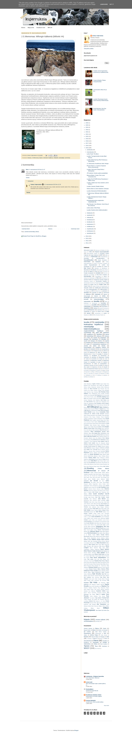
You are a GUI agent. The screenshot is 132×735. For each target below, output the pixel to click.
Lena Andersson (95, 521)
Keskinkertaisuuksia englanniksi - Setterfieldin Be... (95, 201)
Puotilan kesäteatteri (89, 273)
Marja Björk (102, 531)
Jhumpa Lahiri (102, 485)
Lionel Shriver (90, 524)
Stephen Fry (105, 586)
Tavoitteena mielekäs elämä (93, 695)
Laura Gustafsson (96, 516)
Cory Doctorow (87, 421)
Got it (112, 4)
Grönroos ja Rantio (104, 447)
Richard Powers (93, 569)
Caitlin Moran (87, 410)
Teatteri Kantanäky (99, 282)
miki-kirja (99, 375)
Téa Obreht (94, 599)
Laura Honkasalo (105, 516)
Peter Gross (86, 562)
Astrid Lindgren (105, 403)
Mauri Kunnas (105, 539)
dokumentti (106, 292)
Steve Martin (87, 589)
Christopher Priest (101, 418)
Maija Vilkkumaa (91, 528)
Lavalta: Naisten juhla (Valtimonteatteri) (97, 210)
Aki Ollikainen (106, 385)
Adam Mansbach (88, 383)
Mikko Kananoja (105, 544)
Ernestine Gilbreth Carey (89, 438)
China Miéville (98, 415)
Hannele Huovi (92, 451)
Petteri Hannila (96, 564)
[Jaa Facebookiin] (55, 156)
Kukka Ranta (97, 513)
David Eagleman (102, 423)
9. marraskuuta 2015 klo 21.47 (37, 169)
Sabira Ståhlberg (88, 574)
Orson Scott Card (99, 554)
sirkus (93, 311)
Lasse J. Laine (87, 516)
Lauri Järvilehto (98, 519)
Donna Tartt (101, 426)
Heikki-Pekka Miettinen (93, 456)
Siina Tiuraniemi (95, 580)
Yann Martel (98, 610)
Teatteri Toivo (93, 284)
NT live (85, 271)
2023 (87, 129)
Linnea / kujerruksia (36, 184)
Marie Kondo (94, 529)
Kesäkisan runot (41, 27)
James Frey (86, 475)
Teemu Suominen (92, 592)
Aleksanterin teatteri (88, 250)
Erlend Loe (106, 436)
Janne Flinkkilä (91, 479)
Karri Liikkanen (92, 506)
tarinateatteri (98, 313)
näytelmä (86, 308)
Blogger (76, 730)
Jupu (102, 502)
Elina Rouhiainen (96, 431)
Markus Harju (93, 536)
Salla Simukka (96, 574)
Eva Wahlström (94, 439)
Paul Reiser (103, 559)
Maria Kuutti (87, 529)
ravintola (86, 365)
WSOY (87, 648)
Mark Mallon (100, 533)
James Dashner (105, 474)
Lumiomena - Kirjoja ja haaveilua (95, 676)
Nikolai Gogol (91, 554)
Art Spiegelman (90, 403)
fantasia (29, 157)
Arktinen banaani (88, 628)
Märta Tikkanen (88, 551)
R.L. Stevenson (102, 565)
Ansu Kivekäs (89, 398)
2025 (87, 125)
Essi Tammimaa (87, 439)
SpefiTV (99, 370)
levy (106, 301)
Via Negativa (87, 291)
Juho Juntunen (93, 500)
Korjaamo (98, 261)
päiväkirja (94, 357)
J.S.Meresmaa (35, 157)
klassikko (103, 339)
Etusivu (23, 27)
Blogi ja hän (31, 27)
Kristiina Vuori (106, 511)
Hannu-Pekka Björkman (103, 452)
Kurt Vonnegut (105, 513)
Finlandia (105, 352)
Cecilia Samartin (100, 413)
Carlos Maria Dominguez (103, 410)
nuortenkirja (67, 157)
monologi (103, 303)
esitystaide (97, 294)
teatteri (105, 313)
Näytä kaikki (106, 705)
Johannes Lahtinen (92, 490)
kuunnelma (94, 358)
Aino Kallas (99, 385)
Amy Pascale (101, 388)
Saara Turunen (105, 572)
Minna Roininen (94, 547)
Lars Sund (100, 515)
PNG (90, 555)
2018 (87, 141)
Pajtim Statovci (101, 555)
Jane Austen (106, 475)
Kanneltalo (86, 258)
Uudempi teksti (26, 229)
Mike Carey (98, 544)
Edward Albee (91, 428)
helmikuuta (90, 231)
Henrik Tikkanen (98, 459)
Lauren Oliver (91, 519)
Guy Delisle (87, 449)
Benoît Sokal (97, 405)
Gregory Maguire (95, 447)
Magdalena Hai (101, 526)
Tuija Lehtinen (98, 597)
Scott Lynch (91, 578)
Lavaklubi (99, 266)
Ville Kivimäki (92, 604)
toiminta (105, 354)
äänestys (86, 355)
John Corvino (106, 490)
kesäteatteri (87, 297)
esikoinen (106, 332)
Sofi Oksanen (92, 584)
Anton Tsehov (105, 398)
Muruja (100, 638)
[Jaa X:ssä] (53, 156)
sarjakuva (90, 334)
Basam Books (87, 630)
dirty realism (87, 367)
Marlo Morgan (106, 536)
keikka (104, 296)
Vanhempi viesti (75, 229)
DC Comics (87, 631)
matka (95, 363)
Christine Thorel (100, 417)
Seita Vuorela (98, 578)
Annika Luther (93, 396)
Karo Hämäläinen (100, 505)
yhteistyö (91, 376)
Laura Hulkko (87, 518)
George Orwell (87, 446)
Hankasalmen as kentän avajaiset (94, 696)
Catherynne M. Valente (89, 413)
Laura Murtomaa (101, 518)
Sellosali (86, 278)
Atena (97, 628)
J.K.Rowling (89, 468)
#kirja (93, 371)
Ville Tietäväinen (101, 604)
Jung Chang (98, 502)
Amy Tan (107, 388)
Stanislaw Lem (98, 586)
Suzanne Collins (101, 591)
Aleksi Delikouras (105, 387)
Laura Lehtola (94, 518)
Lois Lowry (102, 524)
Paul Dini (96, 559)
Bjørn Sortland (103, 407)
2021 (87, 134)
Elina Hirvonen (103, 430)
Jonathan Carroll (103, 494)
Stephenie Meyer (105, 587)
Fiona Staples (101, 441)
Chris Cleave (92, 417)
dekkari (102, 342)
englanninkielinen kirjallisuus (93, 331)
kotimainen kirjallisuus (48, 157)
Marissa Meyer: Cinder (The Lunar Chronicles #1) (96, 176)
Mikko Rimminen (87, 546)
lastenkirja (90, 336)
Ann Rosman (102, 392)
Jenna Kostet (102, 484)
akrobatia (86, 292)
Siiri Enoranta (103, 580)
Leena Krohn (106, 519)
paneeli (106, 308)
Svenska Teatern (88, 279)
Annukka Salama (101, 396)
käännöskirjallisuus (92, 329)
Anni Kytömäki (91, 395)
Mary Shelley (87, 538)
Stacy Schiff (91, 586)
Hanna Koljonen (101, 449)
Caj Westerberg (93, 410)
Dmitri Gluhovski (94, 426)
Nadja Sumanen (96, 551)
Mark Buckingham (92, 533)
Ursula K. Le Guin (100, 601)
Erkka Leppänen (100, 436)
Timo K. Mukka (100, 594)
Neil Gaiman (104, 551)
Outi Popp (106, 554)
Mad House (87, 268)
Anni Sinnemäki (105, 395)
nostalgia (99, 354)
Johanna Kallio (100, 488)
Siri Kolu (93, 582)
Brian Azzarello (91, 408)
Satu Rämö (103, 577)
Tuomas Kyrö (105, 598)
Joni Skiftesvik (95, 495)
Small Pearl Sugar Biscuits (92, 690)
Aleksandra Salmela (95, 387)
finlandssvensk (87, 354)
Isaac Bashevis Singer (92, 466)
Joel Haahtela (102, 487)
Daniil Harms (95, 423)
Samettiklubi (98, 276)
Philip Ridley (103, 564)
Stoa (97, 278)
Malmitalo (97, 268)
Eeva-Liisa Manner (88, 430)
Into (105, 633)
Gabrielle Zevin (92, 444)
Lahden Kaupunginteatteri (90, 264)
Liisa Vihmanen (102, 523)
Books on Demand (102, 630)
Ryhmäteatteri (87, 276)
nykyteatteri (104, 306)
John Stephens (102, 492)
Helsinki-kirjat (98, 633)
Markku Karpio (91, 534)
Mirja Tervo (102, 547)
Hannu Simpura (93, 452)
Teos (96, 646)
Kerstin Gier (92, 511)
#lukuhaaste (99, 371)
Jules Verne (92, 502)
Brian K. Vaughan (99, 408)
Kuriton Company (103, 263)
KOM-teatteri (94, 256)
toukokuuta (90, 224)
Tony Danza (102, 596)
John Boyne (100, 490)
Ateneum (97, 250)
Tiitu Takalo (92, 594)
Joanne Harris (91, 487)
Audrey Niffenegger (88, 405)
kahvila (103, 346)
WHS (93, 291)
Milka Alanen (102, 546)
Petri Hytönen (104, 562)
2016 (87, 145)
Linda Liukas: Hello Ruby (93, 208)
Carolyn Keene (95, 412)
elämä (94, 346)
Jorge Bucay (91, 497)
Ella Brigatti (94, 433)
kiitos (108, 373)
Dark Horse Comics (100, 631)
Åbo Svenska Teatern (99, 314)
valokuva (105, 350)
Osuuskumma (87, 640)
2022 (87, 132)
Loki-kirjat (89, 638)
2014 (87, 236)
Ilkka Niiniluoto (90, 464)
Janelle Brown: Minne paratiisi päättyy (94, 702)
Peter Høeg (92, 562)
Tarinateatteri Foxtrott (88, 282)
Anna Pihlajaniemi (93, 393)
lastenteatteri (87, 301)
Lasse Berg (106, 515)
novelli (85, 341)
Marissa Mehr (87, 531)
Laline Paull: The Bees (93, 154)
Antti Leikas (96, 401)
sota (106, 358)
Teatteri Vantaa (95, 286)
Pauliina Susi (98, 561)
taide (107, 311)
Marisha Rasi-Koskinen (103, 529)
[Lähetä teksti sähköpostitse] (46, 155)
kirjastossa (94, 367)
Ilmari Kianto (97, 464)
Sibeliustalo (92, 278)
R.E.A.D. (105, 273)
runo (108, 342)
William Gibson (102, 606)
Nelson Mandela (92, 552)
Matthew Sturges (96, 539)
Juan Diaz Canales (100, 497)
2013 (87, 238)
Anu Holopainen (103, 401)
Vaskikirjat (104, 646)
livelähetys (86, 303)
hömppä (95, 350)
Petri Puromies (89, 564)
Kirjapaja (102, 636)
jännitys (86, 349)
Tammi (86, 646)
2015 (87, 147)
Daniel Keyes (89, 423)
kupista (107, 341)
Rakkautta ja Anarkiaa (89, 274)
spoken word (100, 311)
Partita (100, 271)
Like (107, 636)
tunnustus (88, 350)
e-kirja (88, 337)
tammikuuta (90, 233)
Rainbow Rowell (93, 567)
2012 (87, 240)
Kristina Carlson (88, 513)
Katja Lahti (106, 508)
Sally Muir (104, 574)
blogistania (103, 337)
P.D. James (86, 555)
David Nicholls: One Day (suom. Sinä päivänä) (99, 109)
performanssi (90, 310)
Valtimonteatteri (103, 289)
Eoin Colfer (87, 436)
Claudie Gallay (100, 420)
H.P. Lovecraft (93, 449)
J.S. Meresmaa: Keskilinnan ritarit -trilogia (98, 163)
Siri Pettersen (102, 582)
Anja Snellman (94, 392)
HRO (106, 255)
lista (100, 367)
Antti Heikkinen (96, 400)
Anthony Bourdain (97, 398)
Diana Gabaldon (102, 425)
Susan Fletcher (100, 589)
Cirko (90, 251)
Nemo (105, 638)
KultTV (95, 263)
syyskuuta (89, 215)
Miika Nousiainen (101, 543)
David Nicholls (93, 425)
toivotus (92, 365)
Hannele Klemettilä (100, 451)
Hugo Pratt (86, 462)
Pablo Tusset (95, 555)
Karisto (86, 636)
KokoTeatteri (87, 261)
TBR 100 (50, 27)
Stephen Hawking (88, 587)
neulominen (86, 357)
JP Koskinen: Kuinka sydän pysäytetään (97, 173)
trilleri (99, 352)
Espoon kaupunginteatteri (102, 251)
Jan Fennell (92, 475)
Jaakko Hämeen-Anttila (95, 472)
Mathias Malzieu (105, 538)
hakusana (102, 373)
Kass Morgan (100, 506)
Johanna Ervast (92, 488)
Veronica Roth (93, 602)
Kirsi (27, 169)
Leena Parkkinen (88, 521)
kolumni (105, 362)
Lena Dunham (103, 521)
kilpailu (103, 370)
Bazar (94, 630)
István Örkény (100, 466)
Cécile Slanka (94, 421)
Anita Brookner (87, 392)
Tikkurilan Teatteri (88, 287)
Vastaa (27, 177)
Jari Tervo (101, 480)
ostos (85, 368)
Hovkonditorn (89, 689)
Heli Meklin (86, 256)
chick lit (95, 342)
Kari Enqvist (104, 503)
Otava (95, 641)
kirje (108, 370)
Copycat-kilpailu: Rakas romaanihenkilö (99, 81)
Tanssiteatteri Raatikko (101, 281)
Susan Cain (93, 589)
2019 (87, 138)
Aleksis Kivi (86, 388)
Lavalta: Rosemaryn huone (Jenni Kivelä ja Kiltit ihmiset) (100, 99)
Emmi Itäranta (106, 434)
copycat (96, 373)
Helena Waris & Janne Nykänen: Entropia (98, 188)
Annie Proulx (87, 396)
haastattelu (92, 362)
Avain (104, 628)
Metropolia (86, 269)
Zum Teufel (97, 648)
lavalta (96, 301)
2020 (87, 136)
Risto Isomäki (94, 570)
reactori (105, 309)
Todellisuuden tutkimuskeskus (102, 287)
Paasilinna (105, 640)
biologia (93, 341)
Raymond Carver (101, 567)
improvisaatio (87, 296)
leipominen (87, 371)
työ (96, 365)
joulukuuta (90, 149)
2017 (87, 143)
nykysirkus (96, 306)
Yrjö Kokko (104, 610)
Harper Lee (86, 454)
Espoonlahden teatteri (92, 253)
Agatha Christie (96, 383)
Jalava (85, 635)
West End (98, 291)
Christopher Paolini (92, 418)
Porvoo (105, 271)
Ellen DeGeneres (102, 433)
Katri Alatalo (87, 510)
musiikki (94, 305)
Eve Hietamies (101, 439)
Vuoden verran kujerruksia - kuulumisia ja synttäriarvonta (100, 71)
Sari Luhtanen (87, 577)
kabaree (96, 296)
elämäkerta (95, 339)
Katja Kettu (101, 508)
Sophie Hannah (100, 584)
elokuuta (89, 217)
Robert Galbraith (102, 570)
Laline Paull (94, 515)
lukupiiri (105, 367)
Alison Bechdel (93, 388)
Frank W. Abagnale (100, 443)
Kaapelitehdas (104, 256)
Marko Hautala (100, 534)
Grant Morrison (87, 447)
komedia (105, 297)
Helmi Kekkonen (101, 457)
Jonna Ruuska (102, 495)
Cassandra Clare (104, 412)
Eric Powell (93, 436)
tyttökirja (86, 376)
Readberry (93, 370)
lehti (94, 375)
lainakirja (98, 621)
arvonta (86, 346)
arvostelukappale (88, 621)
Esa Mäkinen (99, 438)
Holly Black (94, 460)
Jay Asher (93, 482)
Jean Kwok (99, 482)
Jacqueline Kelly (91, 474)
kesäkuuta (90, 222)
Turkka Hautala (87, 599)
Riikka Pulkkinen (102, 569)
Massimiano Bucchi (95, 538)
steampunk (86, 360)
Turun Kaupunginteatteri (91, 289)
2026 (87, 123)
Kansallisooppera (100, 258)
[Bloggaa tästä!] (51, 156)
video (90, 314)
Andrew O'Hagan (98, 390)
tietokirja (99, 334)
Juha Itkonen (102, 498)
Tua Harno (92, 597)
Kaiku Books (104, 635)
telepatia (86, 314)
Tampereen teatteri (88, 281)
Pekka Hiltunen (105, 560)
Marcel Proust (99, 528)
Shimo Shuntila (105, 578)
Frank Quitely (91, 443)
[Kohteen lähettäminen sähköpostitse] (49, 156)
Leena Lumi (89, 682)
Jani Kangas (104, 477)
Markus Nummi (99, 536)
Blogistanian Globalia (96, 360)
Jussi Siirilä (106, 502)
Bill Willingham (93, 407)
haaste (95, 337)
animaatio (94, 292)
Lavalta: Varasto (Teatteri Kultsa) (95, 186)
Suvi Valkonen (91, 591)
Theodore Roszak (101, 592)
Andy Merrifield (105, 390)
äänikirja (86, 339)
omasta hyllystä (100, 619)
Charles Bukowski (91, 415)
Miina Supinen (92, 544)
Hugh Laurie (106, 460)
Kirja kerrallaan (95, 636)
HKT (101, 255)
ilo (98, 349)
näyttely (95, 308)
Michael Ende (93, 542)
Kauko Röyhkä (94, 510)
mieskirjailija (89, 327)
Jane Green (86, 477)
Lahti (93, 266)
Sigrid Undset (87, 580)
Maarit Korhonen (92, 526)
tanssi (88, 313)
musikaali (103, 305)
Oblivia (91, 271)
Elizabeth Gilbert (88, 433)
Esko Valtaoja (105, 438)
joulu (99, 362)
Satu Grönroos (95, 577)
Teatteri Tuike (102, 284)
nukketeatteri (87, 306)
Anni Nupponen (98, 395)
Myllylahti (56, 157)
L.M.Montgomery (87, 515)
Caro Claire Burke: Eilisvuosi (92, 677)
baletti (100, 292)
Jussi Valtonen (87, 503)
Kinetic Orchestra (102, 260)
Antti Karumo (89, 401)
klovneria (95, 297)
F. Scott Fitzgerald (93, 441)
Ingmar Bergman (103, 464)
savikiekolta (86, 311)
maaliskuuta (90, 229)
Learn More (104, 4)
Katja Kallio (95, 508)
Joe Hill (96, 487)
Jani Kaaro (97, 477)
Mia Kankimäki (94, 541)
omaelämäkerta (105, 349)
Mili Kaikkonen (95, 546)
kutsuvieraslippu (99, 299)
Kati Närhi (90, 508)
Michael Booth (101, 541)
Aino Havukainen (92, 385)
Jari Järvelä (94, 480)
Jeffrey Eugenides (93, 484)
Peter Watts (97, 562)
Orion (96, 271)
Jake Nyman (98, 474)
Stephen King (96, 587)
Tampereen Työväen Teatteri (100, 279)
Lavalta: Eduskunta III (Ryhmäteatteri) (96, 191)
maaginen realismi (100, 347)
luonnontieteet (87, 347)
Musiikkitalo (93, 269)
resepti (100, 358)
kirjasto (41, 157)
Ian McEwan (92, 462)
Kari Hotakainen (92, 505)
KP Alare (98, 503)
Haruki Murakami (94, 454)
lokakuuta (89, 213)
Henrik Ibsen (92, 459)
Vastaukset (30, 181)
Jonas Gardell (93, 494)
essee (85, 352)
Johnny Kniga (94, 635)
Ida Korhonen (98, 462)
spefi (97, 332)
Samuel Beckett (98, 575)
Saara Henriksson (96, 572)
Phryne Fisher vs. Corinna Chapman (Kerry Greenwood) (96, 166)
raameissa (99, 309)
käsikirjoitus (88, 375)
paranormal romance (93, 368)
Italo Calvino (106, 466)
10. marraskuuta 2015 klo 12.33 (52, 184)
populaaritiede (103, 363)
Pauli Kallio (91, 560)
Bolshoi (103, 250)
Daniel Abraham (102, 421)
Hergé (104, 459)
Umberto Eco (92, 601)
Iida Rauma (104, 462)
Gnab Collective (94, 255)
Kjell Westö (99, 511)
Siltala (95, 644)
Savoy (105, 276)
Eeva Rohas (98, 428)
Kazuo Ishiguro (102, 510)
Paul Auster (90, 559)
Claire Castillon (93, 420)
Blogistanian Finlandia (104, 357)
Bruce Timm (106, 408)
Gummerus (87, 633)
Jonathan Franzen (88, 495)
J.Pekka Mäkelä (103, 468)
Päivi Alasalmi (95, 565)
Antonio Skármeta (88, 400)
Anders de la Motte (88, 390)
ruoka (87, 344)
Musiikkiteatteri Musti (102, 269)
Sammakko (96, 642)
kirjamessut (92, 352)
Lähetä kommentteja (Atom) (31, 231)
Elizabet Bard (105, 431)
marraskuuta (90, 152)
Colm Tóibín (106, 420)
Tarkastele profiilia (88, 48)
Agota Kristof (103, 383)
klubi (100, 297)
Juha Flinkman (93, 498)
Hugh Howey (100, 460)
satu (100, 350)
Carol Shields (87, 412)
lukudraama (94, 303)
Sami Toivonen (91, 575)
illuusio (105, 294)
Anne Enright (101, 393)
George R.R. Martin (96, 446)
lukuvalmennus (87, 363)
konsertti (86, 299)
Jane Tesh (92, 477)
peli (84, 309)
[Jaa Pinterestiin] (57, 156)
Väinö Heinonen (94, 606)
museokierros (87, 304)
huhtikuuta (90, 226)
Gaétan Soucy (99, 444)
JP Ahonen (101, 470)
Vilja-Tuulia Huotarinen (102, 602)
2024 (87, 127)
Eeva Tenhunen (105, 428)
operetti (101, 308)
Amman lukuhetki (91, 700)
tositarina (105, 375)
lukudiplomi (94, 355)
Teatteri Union (87, 286)
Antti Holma (103, 400)
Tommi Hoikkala (94, 596)
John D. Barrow (88, 492)
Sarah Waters (106, 575)
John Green (95, 492)
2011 (87, 243)
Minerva (95, 638)
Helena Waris (92, 457)
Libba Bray (96, 523)
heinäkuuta (90, 219)
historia (100, 341)
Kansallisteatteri (89, 260)
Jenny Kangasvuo (94, 485)
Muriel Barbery (104, 549)
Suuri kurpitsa (103, 644)
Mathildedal (104, 268)
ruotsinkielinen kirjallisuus (99, 344)
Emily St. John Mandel (92, 434)
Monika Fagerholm (95, 549)
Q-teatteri (98, 273)
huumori (93, 349)
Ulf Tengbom (101, 599)
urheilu (100, 365)
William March (95, 608)
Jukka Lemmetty (101, 500)
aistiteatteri (104, 291)
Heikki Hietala (103, 454)
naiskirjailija (61, 157)
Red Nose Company (102, 274)
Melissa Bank (87, 541)
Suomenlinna (104, 278)
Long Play (90, 373)
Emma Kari (100, 434)
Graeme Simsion (105, 446)
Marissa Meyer (94, 531)
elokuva (88, 294)
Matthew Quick (87, 539)
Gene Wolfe (106, 444)
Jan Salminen (99, 475)
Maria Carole (106, 528)
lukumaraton (103, 355)
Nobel (101, 368)
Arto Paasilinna (97, 403)
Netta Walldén (101, 552)
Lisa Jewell (96, 524)
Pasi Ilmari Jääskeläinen (98, 557)
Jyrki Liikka (93, 503)
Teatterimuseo (104, 286)
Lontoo (105, 266)
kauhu (87, 358)
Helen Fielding (102, 456)
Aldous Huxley (87, 387)
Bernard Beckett (103, 405)
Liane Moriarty (90, 523)
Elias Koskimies (95, 430)
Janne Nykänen (101, 479)
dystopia (88, 342)
